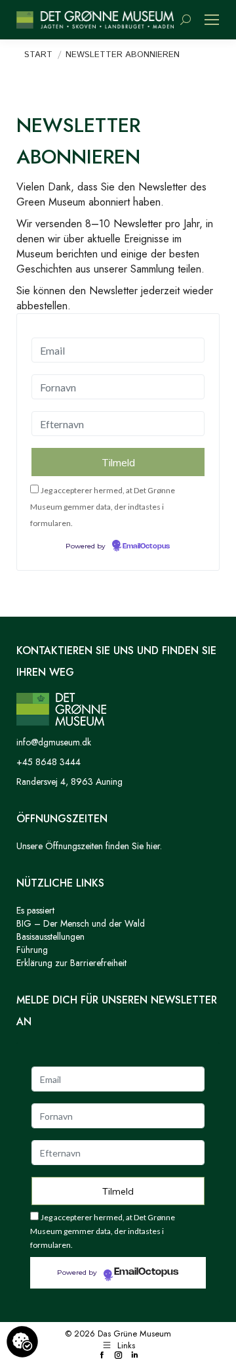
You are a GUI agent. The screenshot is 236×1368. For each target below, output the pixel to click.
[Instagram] (118, 1356)
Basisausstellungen (50, 936)
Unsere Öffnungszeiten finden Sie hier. (89, 845)
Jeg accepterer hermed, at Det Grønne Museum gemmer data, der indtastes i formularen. (102, 506)
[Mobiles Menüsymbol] (212, 20)
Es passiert (35, 910)
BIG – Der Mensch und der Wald (80, 923)
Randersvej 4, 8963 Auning (69, 781)
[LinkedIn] (134, 1356)
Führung (32, 949)
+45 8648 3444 (48, 761)
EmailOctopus (146, 546)
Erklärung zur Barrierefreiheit (71, 962)
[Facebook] (102, 1356)
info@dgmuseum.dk (53, 742)
